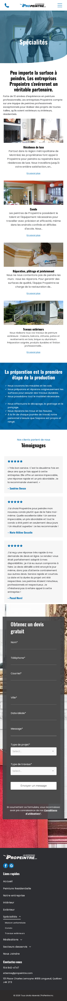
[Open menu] (60, 5)
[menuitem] (33, 881)
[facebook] (5, 866)
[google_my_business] (11, 866)
